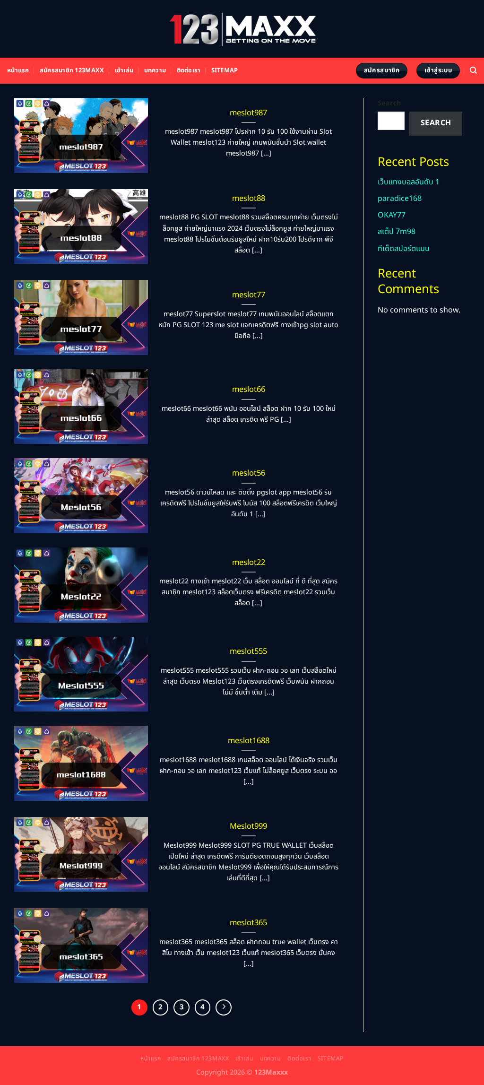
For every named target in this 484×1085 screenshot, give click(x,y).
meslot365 (248, 923)
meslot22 (248, 562)
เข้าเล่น (124, 70)
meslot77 (248, 295)
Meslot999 (248, 826)
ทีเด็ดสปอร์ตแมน (404, 248)
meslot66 (248, 389)
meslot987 (248, 113)
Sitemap (224, 70)
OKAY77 (392, 215)
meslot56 (248, 473)
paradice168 (400, 198)
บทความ (155, 70)
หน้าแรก (18, 70)
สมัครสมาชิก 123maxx (72, 70)
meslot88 (248, 198)
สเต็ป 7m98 (396, 231)
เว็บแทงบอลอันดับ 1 (409, 182)
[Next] (224, 1007)
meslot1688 (248, 741)
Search (389, 103)
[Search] (473, 70)
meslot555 (248, 651)
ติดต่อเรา (189, 70)
